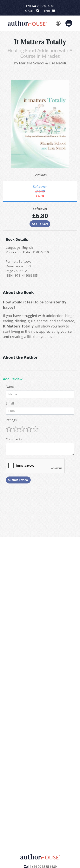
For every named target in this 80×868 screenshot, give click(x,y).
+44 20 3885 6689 (43, 6)
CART (47, 11)
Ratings (11, 420)
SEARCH (30, 11)
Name (10, 387)
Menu (70, 22)
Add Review (13, 379)
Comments (14, 439)
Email (10, 403)
